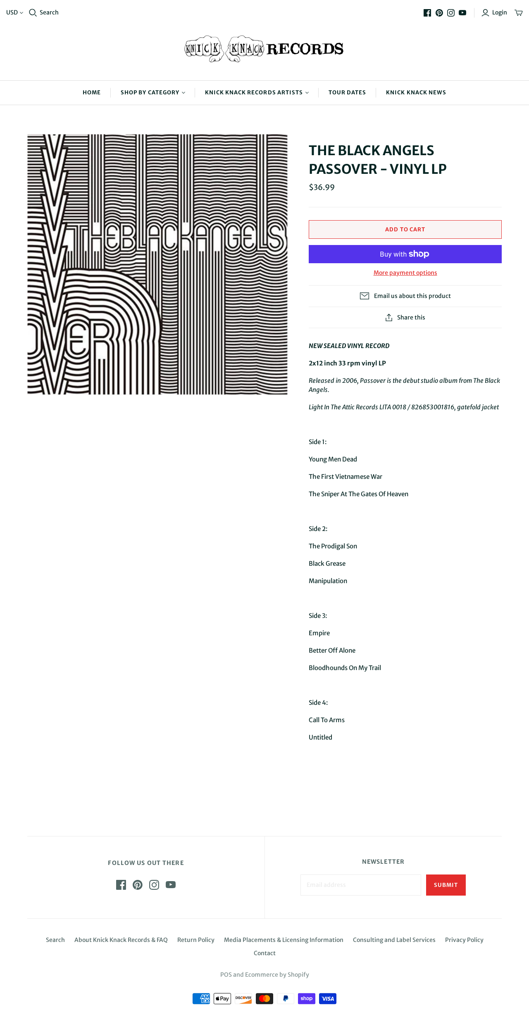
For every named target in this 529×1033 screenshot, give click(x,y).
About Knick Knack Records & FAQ (121, 940)
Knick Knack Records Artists (254, 92)
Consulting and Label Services (394, 940)
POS (226, 974)
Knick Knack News (416, 92)
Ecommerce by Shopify (277, 974)
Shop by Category (150, 92)
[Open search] (33, 13)
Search (49, 12)
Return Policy (195, 940)
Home (92, 92)
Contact (265, 953)
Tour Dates (347, 92)
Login (499, 12)
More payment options (405, 272)
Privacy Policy (464, 940)
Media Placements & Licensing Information (283, 940)
